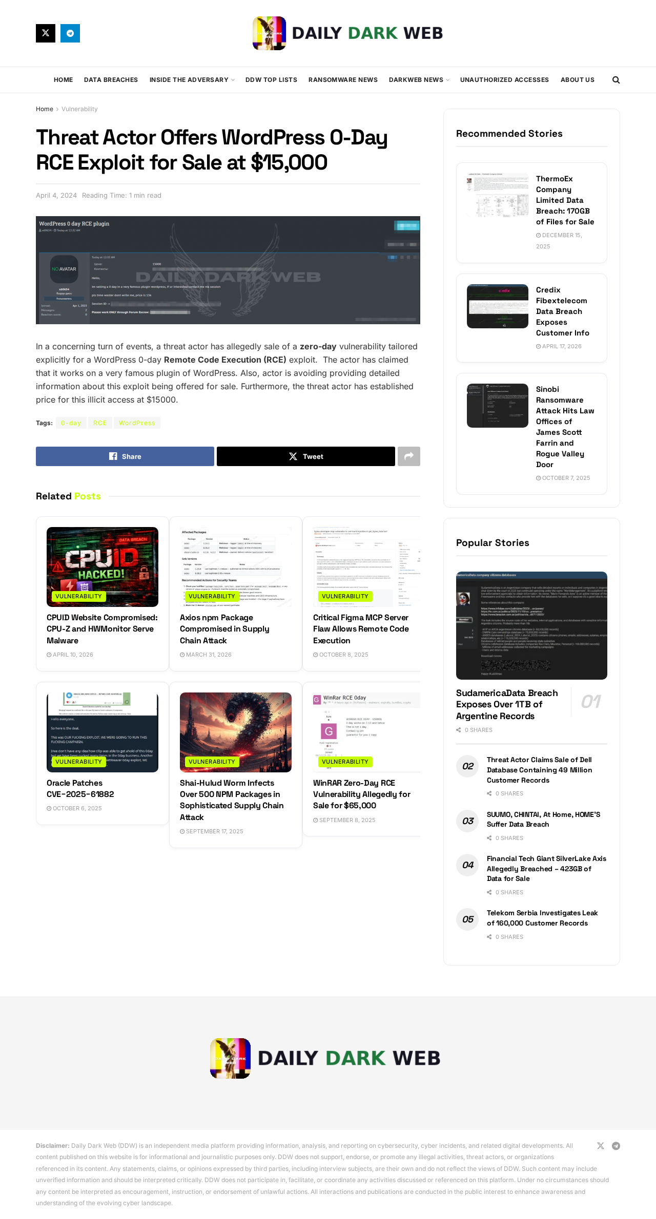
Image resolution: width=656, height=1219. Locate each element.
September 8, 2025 (347, 820)
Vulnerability (79, 109)
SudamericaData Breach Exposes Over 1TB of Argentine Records (507, 704)
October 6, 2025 (76, 808)
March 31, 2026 (208, 654)
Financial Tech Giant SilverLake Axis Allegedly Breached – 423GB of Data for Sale (546, 868)
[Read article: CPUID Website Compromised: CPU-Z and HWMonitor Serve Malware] (102, 567)
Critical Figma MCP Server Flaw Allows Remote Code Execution (361, 629)
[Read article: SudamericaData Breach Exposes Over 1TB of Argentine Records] (531, 626)
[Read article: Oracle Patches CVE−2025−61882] (102, 732)
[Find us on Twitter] (45, 33)
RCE (100, 423)
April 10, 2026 (72, 654)
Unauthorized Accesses (504, 79)
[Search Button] (616, 80)
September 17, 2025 (213, 831)
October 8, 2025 (343, 654)
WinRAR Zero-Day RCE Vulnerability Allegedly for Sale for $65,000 (361, 794)
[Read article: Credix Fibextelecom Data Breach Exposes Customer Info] (497, 306)
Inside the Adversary (189, 79)
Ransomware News (343, 79)
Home (63, 79)
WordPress (137, 423)
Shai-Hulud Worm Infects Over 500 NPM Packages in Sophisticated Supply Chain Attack (232, 800)
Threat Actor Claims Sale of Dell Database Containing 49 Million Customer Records (539, 769)
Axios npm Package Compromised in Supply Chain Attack (224, 629)
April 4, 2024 (56, 195)
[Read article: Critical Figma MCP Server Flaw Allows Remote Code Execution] (369, 567)
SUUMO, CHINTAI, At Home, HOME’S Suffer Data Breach (543, 819)
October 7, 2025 (565, 477)
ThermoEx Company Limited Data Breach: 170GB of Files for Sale (565, 200)
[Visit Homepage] (350, 33)
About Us (578, 79)
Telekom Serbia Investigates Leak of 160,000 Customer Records (542, 918)
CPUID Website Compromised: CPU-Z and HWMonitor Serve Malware (102, 629)
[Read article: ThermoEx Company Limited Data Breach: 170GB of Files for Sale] (497, 195)
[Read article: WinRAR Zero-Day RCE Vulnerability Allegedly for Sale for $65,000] (369, 732)
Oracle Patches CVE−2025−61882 (80, 788)
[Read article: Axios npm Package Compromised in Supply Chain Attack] (236, 567)
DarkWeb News (416, 79)
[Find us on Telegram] (70, 33)
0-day (71, 423)
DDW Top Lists (271, 79)
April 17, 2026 (561, 346)
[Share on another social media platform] (409, 456)
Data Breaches (111, 79)
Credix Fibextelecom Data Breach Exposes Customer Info (562, 311)
